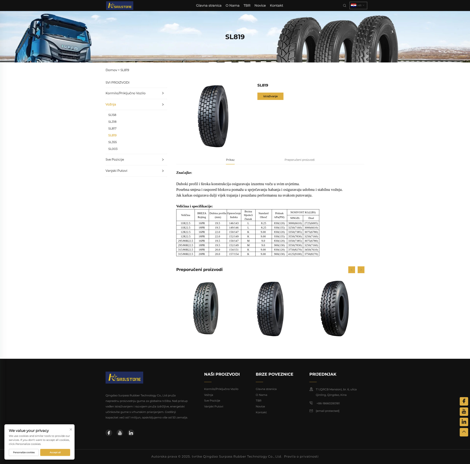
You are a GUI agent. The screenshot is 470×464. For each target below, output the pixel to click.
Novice (260, 5)
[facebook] (109, 432)
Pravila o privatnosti (301, 456)
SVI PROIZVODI (117, 82)
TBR (247, 5)
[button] (351, 269)
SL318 (112, 121)
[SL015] (334, 308)
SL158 (112, 115)
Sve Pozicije (115, 159)
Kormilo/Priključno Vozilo (126, 93)
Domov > (113, 70)
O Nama (233, 5)
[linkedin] (131, 432)
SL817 (112, 128)
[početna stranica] (120, 5)
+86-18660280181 (328, 403)
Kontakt (276, 5)
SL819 (124, 70)
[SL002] (206, 308)
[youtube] (120, 432)
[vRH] (464, 432)
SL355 (112, 142)
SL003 (113, 149)
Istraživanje (270, 96)
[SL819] (270, 308)
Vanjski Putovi (116, 170)
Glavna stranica (209, 5)
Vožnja (111, 104)
